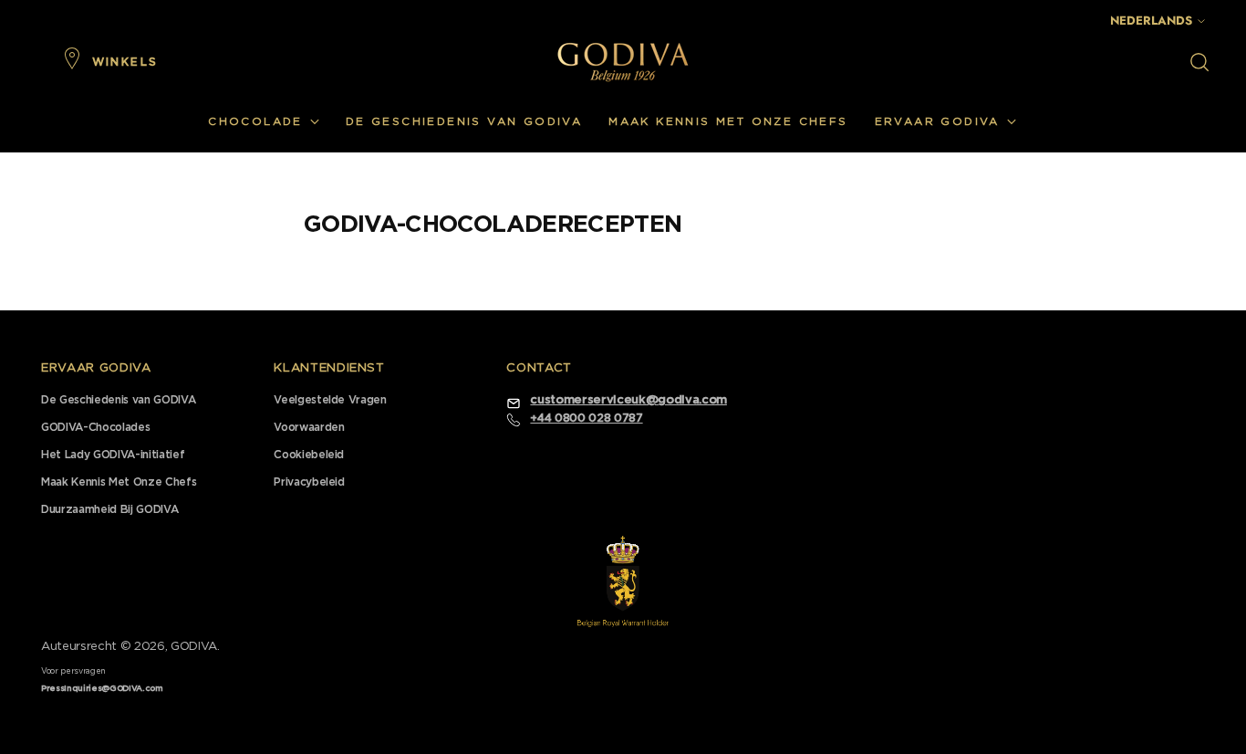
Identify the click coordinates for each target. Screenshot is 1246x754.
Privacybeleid (309, 481)
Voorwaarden (309, 427)
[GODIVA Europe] (623, 61)
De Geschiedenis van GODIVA (118, 399)
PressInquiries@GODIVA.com (102, 689)
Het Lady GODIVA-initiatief (112, 454)
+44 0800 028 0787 (586, 418)
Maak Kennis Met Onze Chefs (118, 481)
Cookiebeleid (309, 454)
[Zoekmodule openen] (1199, 62)
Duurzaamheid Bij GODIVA (109, 509)
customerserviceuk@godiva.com (628, 400)
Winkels (125, 62)
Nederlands (1151, 20)
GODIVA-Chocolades (95, 427)
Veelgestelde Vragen (330, 399)
